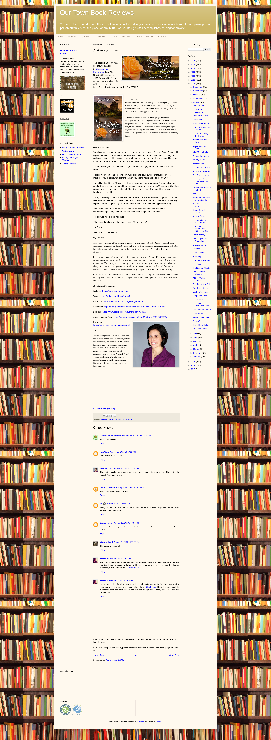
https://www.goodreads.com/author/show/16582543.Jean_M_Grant (135, 306)
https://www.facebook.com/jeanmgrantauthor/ (124, 301)
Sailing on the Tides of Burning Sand (201, 198)
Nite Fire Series (199, 106)
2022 (193, 76)
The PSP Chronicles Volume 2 (202, 128)
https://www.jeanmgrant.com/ (115, 291)
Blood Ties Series (200, 288)
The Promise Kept (201, 175)
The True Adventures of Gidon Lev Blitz (200, 228)
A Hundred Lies (199, 194)
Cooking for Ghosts (201, 268)
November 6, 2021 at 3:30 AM (120, 580)
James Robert (106, 523)
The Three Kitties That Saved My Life (200, 181)
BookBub (162, 36)
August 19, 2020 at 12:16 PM (131, 487)
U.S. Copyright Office (71, 154)
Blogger (159, 722)
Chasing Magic (199, 245)
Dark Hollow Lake (200, 116)
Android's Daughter (201, 171)
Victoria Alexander (108, 487)
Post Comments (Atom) (115, 660)
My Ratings (85, 36)
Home (60, 36)
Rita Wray (104, 452)
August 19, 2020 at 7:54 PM (126, 523)
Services (72, 36)
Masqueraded (199, 313)
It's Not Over (198, 216)
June (195, 337)
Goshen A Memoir (201, 292)
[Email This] (104, 415)
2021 (193, 80)
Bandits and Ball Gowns (200, 140)
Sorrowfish (197, 321)
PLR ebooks (150, 587)
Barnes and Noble (145, 36)
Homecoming (199, 252)
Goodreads (127, 36)
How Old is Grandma (198, 110)
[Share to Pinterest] (115, 415)
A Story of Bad (199, 160)
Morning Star (198, 249)
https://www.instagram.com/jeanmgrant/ (111, 325)
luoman (140, 722)
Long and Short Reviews (73, 147)
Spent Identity (199, 235)
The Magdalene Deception (200, 240)
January (197, 357)
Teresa (103, 558)
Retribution (197, 120)
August (196, 102)
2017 (193, 369)
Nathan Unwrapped (201, 317)
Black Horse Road (201, 123)
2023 (193, 72)
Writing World (68, 151)
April (195, 345)
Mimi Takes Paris (200, 152)
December (198, 87)
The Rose (197, 264)
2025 (193, 64)
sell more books (132, 568)
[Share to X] (109, 415)
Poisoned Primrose (201, 329)
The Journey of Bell (201, 167)
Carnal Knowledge (201, 325)
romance (128, 419)
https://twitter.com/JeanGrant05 (115, 296)
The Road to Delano (202, 309)
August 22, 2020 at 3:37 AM (119, 558)
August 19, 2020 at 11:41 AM (127, 468)
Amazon (113, 36)
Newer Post (99, 655)
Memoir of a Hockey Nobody (202, 188)
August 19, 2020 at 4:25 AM (138, 435)
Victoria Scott (106, 542)
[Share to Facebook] (112, 415)
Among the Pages (201, 156)
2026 (193, 60)
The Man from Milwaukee (199, 273)
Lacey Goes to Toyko (199, 147)
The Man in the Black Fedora (200, 221)
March (196, 349)
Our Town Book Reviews (97, 12)
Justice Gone (198, 163)
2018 (193, 365)
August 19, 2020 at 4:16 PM (119, 504)
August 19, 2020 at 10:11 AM (123, 452)
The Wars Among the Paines (200, 134)
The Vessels (198, 299)
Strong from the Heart (200, 211)
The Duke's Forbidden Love (201, 304)
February (197, 353)
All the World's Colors (199, 279)
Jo (101, 504)
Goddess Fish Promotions (112, 435)
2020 (193, 83)
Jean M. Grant (106, 468)
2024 (193, 68)
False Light (198, 256)
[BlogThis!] (107, 415)
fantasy (104, 419)
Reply (102, 443)
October (197, 95)
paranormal (119, 419)
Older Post (174, 655)
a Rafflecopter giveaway (104, 408)
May (195, 341)
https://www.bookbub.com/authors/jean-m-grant (124, 312)
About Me (100, 36)
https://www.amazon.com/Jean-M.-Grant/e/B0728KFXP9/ (140, 317)
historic (111, 419)
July (195, 333)
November (198, 91)
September (198, 98)
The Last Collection (201, 260)
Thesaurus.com (69, 163)
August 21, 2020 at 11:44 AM (127, 542)
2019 (193, 361)
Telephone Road (200, 296)
